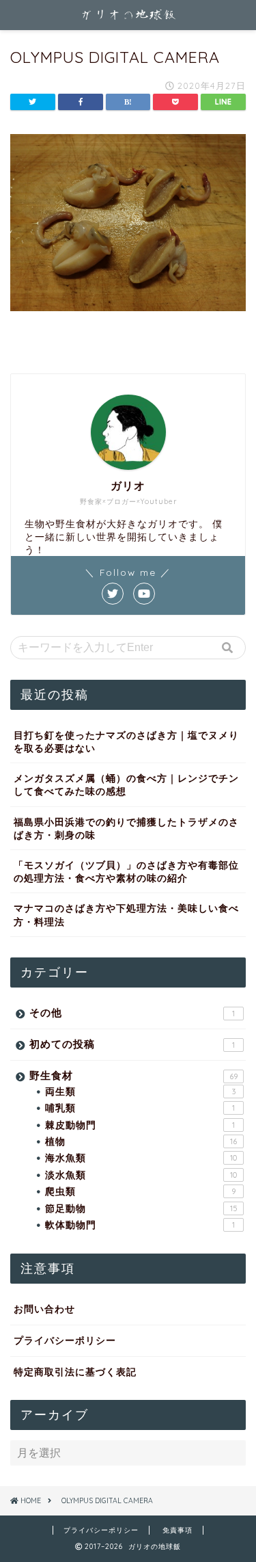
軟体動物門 (140, 1224)
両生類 (140, 1091)
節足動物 (141, 1208)
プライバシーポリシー (65, 1340)
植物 (141, 1141)
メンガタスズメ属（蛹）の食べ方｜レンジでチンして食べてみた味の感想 (126, 784)
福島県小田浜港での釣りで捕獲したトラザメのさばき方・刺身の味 (126, 828)
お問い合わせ (44, 1308)
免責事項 (177, 1530)
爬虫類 (140, 1191)
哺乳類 (140, 1107)
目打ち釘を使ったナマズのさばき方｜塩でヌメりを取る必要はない (126, 741)
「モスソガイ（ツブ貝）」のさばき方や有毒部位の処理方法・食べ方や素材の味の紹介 (126, 871)
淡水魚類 (141, 1174)
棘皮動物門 (140, 1124)
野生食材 (133, 1075)
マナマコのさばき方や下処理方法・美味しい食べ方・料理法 (126, 914)
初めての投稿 (132, 1043)
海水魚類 (141, 1157)
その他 (132, 1012)
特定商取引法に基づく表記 (75, 1371)
